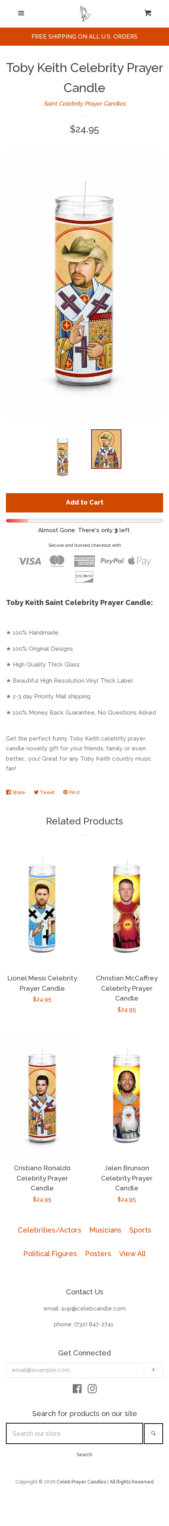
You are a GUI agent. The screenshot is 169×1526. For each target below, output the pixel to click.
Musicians (105, 1230)
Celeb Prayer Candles (81, 1482)
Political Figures (50, 1253)
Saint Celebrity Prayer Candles (84, 103)
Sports (140, 1230)
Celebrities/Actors (49, 1230)
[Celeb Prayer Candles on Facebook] (77, 1390)
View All (132, 1253)
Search (84, 1454)
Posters (98, 1253)
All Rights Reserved (132, 1482)
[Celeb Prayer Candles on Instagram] (92, 1390)
